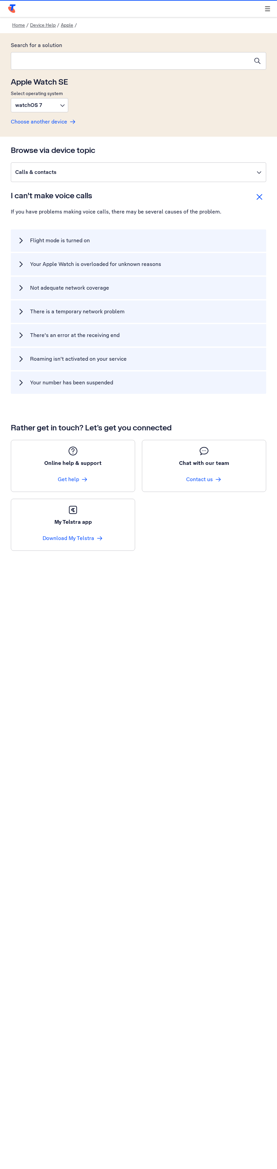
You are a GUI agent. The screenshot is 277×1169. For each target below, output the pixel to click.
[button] (39, 105)
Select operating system (37, 93)
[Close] (259, 197)
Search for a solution (36, 45)
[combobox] (130, 60)
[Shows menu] (267, 9)
